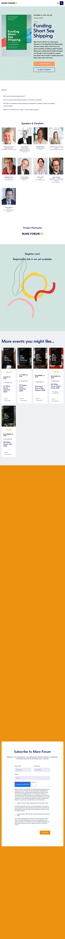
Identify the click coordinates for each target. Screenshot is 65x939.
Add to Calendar (45, 69)
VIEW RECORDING (45, 63)
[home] (9, 3)
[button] (58, 3)
